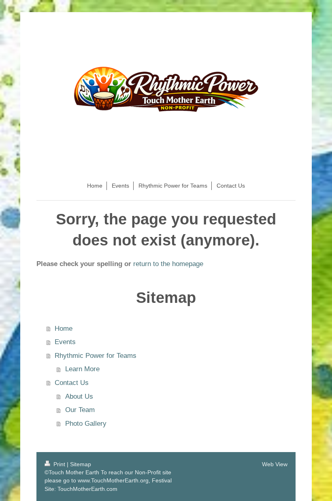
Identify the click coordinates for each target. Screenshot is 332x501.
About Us (79, 396)
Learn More (82, 369)
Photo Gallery (85, 423)
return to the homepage (168, 264)
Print (59, 464)
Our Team (80, 410)
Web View (274, 464)
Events (65, 342)
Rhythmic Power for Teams (95, 355)
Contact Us (72, 383)
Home (63, 328)
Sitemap (80, 464)
